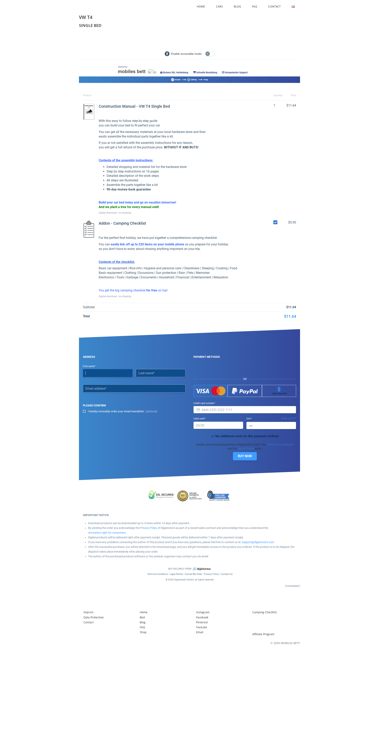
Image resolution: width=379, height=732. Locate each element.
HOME (201, 6)
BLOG (237, 6)
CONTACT (274, 6)
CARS (219, 6)
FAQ (254, 6)
